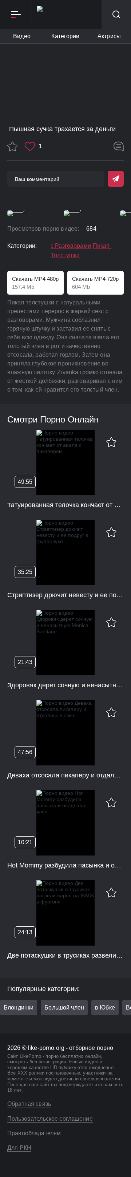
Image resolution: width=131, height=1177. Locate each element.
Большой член (64, 1007)
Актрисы (109, 36)
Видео (22, 36)
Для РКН (19, 1148)
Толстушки (65, 255)
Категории (65, 36)
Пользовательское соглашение (50, 1119)
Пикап (101, 246)
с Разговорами (71, 246)
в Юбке (105, 1007)
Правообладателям (34, 1133)
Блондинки (18, 1007)
